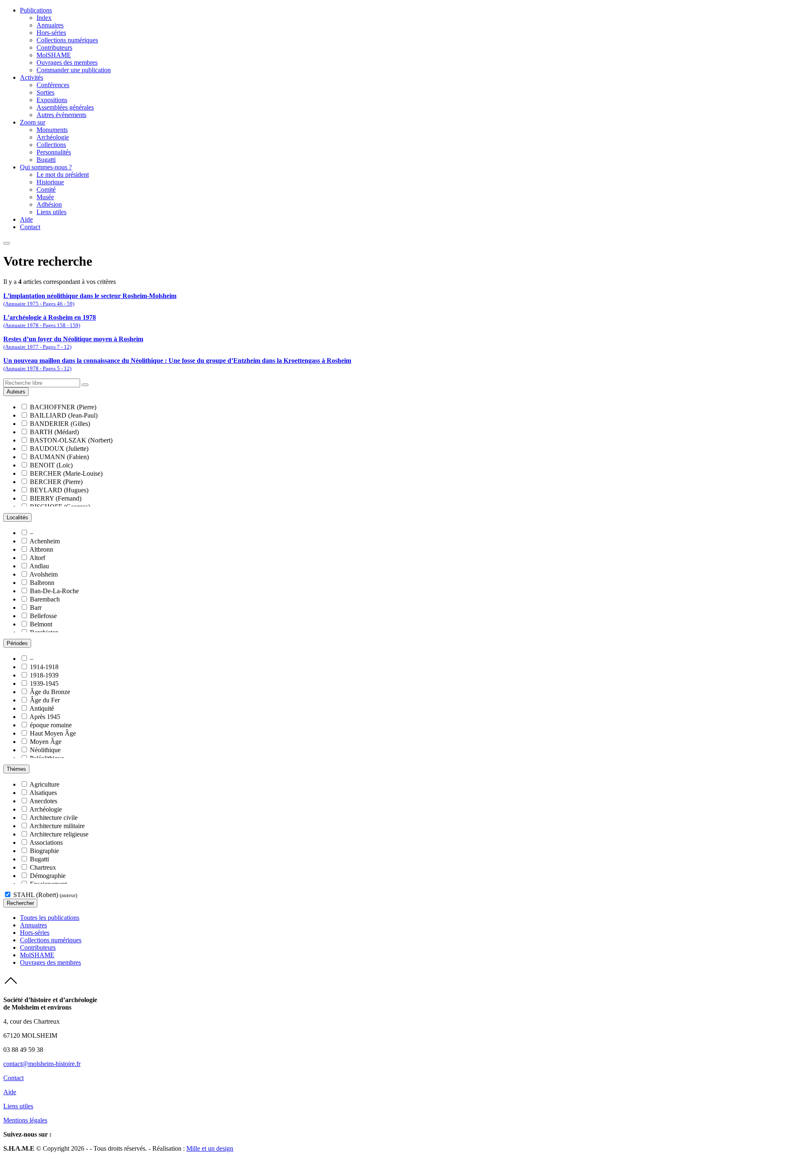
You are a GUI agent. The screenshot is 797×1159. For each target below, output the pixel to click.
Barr (36, 607)
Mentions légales (25, 1120)
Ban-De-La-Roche (54, 590)
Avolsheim (43, 574)
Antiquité (41, 708)
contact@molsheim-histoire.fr (42, 1063)
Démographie (48, 875)
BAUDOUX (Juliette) (59, 448)
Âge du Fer (45, 700)
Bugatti (46, 159)
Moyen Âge (45, 741)
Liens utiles (51, 211)
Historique (50, 182)
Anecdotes (43, 800)
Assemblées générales (65, 107)
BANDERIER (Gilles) (60, 423)
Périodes (17, 643)
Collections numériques (67, 40)
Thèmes (16, 769)
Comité (46, 189)
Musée (45, 197)
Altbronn (41, 549)
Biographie (44, 850)
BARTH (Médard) (54, 431)
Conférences (53, 84)
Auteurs (16, 392)
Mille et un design (209, 1148)
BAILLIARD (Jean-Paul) (64, 415)
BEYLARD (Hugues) (59, 490)
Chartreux (43, 867)
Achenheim (44, 541)
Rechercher (20, 903)
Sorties (45, 92)
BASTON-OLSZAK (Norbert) (71, 440)
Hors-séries (51, 32)
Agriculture (44, 784)
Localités (17, 517)
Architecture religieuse (58, 834)
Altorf (37, 557)
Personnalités (54, 152)
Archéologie (53, 137)
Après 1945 (44, 716)
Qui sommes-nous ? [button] (46, 167)
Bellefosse (43, 615)
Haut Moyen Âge (53, 733)
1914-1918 (44, 666)
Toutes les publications (49, 917)
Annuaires (50, 25)
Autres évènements (61, 114)
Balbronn (42, 582)
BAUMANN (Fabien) (59, 456)
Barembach (45, 599)
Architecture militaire (57, 825)
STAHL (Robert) (45, 894)
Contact (30, 226)
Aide (26, 219)
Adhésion (49, 204)
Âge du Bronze (50, 691)
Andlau (39, 566)
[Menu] (6, 243)
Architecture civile (53, 817)
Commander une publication (74, 69)
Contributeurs (54, 47)
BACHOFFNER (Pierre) (63, 407)
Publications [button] (36, 10)
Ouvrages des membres (67, 62)
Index (44, 17)
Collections (51, 144)
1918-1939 (44, 675)
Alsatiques (43, 792)
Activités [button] (31, 77)
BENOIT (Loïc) (51, 465)
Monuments (52, 129)
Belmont (41, 624)
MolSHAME (54, 55)
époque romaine (51, 725)
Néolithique (45, 749)
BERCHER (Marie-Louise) (66, 473)
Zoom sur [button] (32, 122)
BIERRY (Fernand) (55, 498)
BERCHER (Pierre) (56, 481)
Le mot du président (63, 174)
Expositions (52, 99)
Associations (46, 842)
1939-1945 (44, 683)
